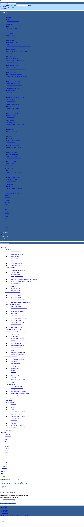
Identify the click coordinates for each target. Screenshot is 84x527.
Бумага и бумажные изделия (12, 304)
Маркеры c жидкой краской (17, 345)
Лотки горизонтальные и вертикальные (20, 302)
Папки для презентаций (17, 276)
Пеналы (13, 407)
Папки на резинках (15, 288)
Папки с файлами (15, 283)
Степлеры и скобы (15, 251)
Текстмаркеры (14, 350)
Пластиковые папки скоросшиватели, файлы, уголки (24, 279)
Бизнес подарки (9, 400)
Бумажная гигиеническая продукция (20, 357)
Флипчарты (14, 377)
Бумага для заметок (16, 306)
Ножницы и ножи (15, 256)
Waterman (7, 439)
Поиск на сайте (12, 5)
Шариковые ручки (15, 334)
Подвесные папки (15, 290)
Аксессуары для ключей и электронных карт (22, 293)
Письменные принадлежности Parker (17, 331)
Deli (6, 457)
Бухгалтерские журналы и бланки (19, 308)
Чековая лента (14, 313)
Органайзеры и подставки (17, 299)
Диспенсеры (14, 361)
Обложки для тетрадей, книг (18, 425)
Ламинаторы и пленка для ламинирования (21, 393)
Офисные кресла (9, 398)
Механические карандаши (17, 354)
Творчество (14, 423)
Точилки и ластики (15, 265)
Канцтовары (8, 249)
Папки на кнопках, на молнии (18, 277)
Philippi (6, 441)
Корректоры (14, 420)
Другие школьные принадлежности (19, 421)
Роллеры (13, 340)
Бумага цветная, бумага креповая (19, 318)
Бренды (4, 432)
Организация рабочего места (12, 292)
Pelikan (6, 443)
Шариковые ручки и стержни (18, 416)
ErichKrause (8, 436)
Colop (6, 452)
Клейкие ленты (14, 258)
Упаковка (13, 372)
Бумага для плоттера (16, 320)
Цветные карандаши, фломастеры (19, 405)
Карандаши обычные (16, 343)
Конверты (13, 325)
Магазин (4, 507)
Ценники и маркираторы (17, 311)
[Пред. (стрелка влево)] (0, 526)
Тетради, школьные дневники (18, 411)
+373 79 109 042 (12, 3)
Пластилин (13, 404)
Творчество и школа (10, 402)
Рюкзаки (13, 409)
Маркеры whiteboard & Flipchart (19, 352)
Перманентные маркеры (16, 347)
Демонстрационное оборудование (14, 373)
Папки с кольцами (15, 274)
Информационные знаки (17, 327)
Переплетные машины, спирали (18, 391)
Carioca (7, 448)
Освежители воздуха (16, 368)
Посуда (13, 370)
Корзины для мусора (16, 295)
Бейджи (13, 382)
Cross (6, 453)
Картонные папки (15, 272)
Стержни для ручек (15, 336)
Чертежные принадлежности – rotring (15, 427)
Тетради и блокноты (16, 324)
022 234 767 (3, 3)
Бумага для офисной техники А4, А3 (19, 315)
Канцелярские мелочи (16, 263)
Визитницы (13, 286)
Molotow (7, 446)
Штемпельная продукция (17, 261)
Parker (6, 437)
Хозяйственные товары (11, 356)
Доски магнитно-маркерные (18, 379)
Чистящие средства (16, 363)
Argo (6, 464)
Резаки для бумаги (15, 395)
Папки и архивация (10, 267)
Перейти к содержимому (6, 0)
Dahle (6, 455)
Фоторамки (8, 430)
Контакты (4, 469)
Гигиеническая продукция (17, 359)
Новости (4, 468)
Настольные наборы (16, 297)
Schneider (7, 434)
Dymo (6, 459)
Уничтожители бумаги (16, 386)
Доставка (4, 466)
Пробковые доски (15, 375)
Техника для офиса (10, 384)
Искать (1, 500)
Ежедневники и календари (17, 322)
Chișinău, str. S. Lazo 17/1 (6, 515)
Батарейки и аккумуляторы (17, 389)
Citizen (6, 450)
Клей (12, 260)
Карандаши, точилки (16, 414)
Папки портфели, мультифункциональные (21, 281)
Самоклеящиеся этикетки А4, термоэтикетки (22, 309)
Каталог (4, 247)
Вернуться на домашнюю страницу (8, 503)
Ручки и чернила (15, 418)
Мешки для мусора (15, 366)
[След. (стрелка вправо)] (1, 526)
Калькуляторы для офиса (17, 254)
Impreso (7, 462)
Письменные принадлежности (13, 329)
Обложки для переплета (17, 388)
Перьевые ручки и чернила (17, 338)
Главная (4, 245)
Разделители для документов (18, 270)
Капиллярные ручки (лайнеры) (18, 341)
